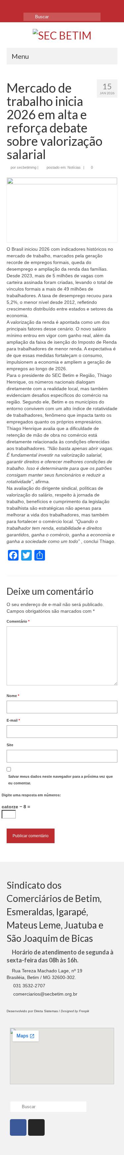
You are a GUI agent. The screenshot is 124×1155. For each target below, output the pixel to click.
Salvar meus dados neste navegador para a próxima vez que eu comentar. (60, 779)
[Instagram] (23, 5)
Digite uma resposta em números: (31, 795)
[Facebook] (12, 5)
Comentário (18, 621)
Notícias (74, 167)
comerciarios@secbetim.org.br (44, 994)
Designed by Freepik (75, 1011)
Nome (13, 696)
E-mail (13, 720)
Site (10, 745)
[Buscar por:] (62, 17)
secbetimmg (26, 167)
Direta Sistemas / (47, 1011)
